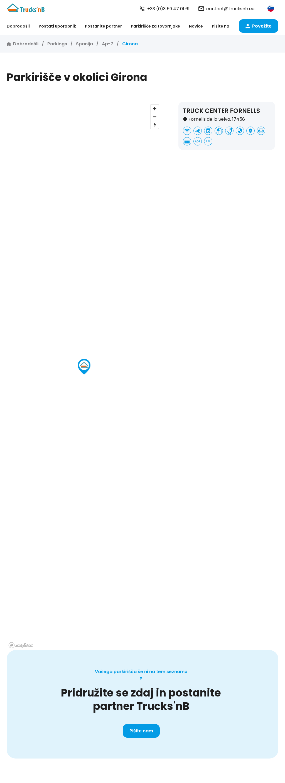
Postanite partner (103, 26)
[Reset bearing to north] (155, 125)
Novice (196, 26)
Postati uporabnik (57, 26)
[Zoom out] (155, 117)
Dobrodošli (18, 26)
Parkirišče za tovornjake (155, 26)
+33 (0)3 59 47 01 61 (168, 9)
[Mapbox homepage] (20, 645)
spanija (84, 44)
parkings (57, 44)
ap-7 (107, 44)
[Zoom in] (155, 109)
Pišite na (220, 26)
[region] (84, 376)
